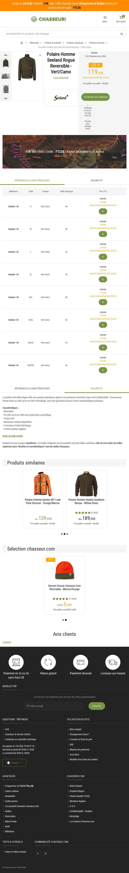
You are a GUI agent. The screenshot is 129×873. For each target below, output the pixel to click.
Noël (7, 826)
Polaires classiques (75, 43)
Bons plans (10, 816)
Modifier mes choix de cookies (84, 759)
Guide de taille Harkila (13, 436)
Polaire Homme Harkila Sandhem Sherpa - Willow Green (86, 501)
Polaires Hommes (96, 43)
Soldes (8, 811)
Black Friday (10, 821)
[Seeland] (60, 97)
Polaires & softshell (52, 43)
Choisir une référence (97, 97)
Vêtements (34, 43)
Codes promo (11, 801)
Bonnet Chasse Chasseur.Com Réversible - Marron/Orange (64, 587)
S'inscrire (96, 706)
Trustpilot (7, 642)
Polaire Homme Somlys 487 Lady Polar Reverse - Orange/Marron (43, 501)
